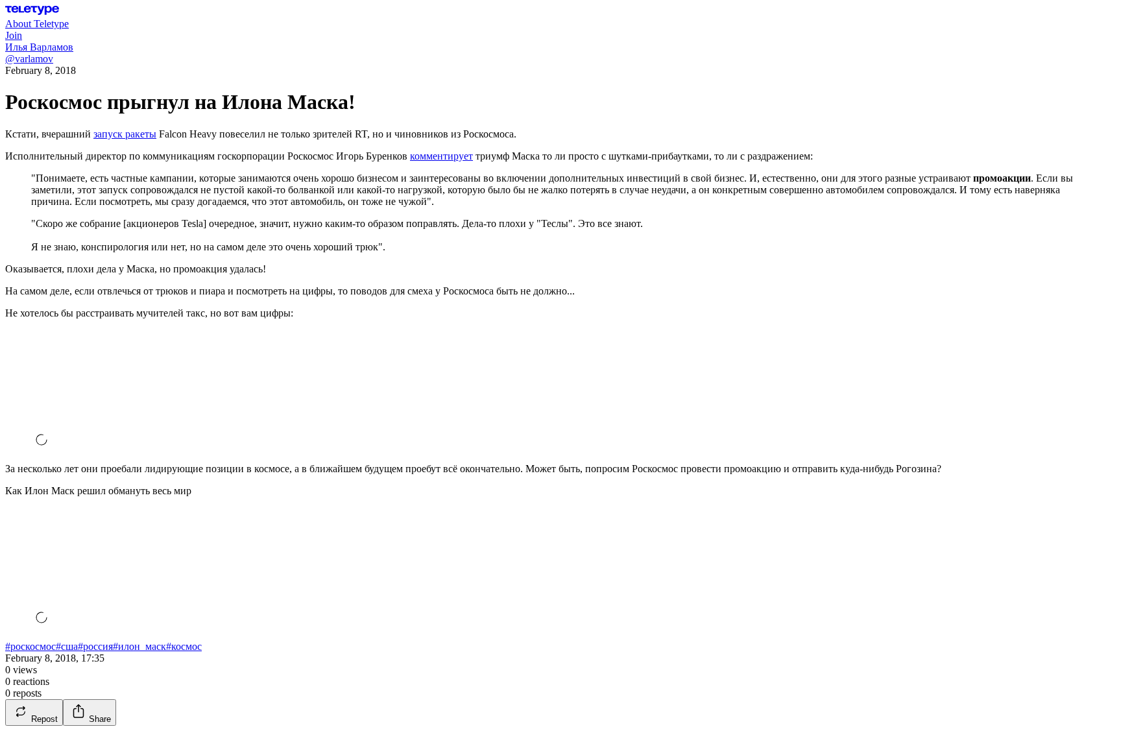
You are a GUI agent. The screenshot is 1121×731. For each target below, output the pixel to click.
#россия (95, 646)
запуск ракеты (124, 133)
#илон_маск (139, 646)
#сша (67, 646)
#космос (184, 646)
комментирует (441, 156)
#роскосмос (30, 646)
